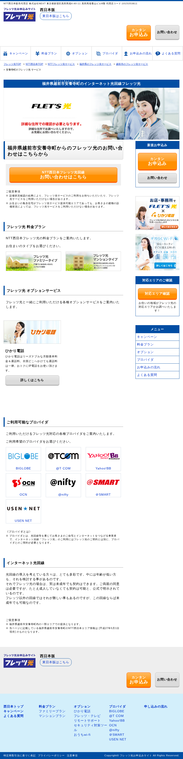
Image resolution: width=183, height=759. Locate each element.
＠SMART (117, 734)
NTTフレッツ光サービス (61, 64)
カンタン (138, 32)
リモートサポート (87, 720)
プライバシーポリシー (51, 755)
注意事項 (72, 755)
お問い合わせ (167, 32)
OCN (113, 725)
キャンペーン (18, 53)
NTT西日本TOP (34, 64)
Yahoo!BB (117, 720)
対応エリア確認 (157, 293)
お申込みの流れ (141, 53)
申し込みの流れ (156, 706)
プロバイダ (110, 53)
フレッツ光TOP (12, 64)
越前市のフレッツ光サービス (132, 64)
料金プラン (49, 53)
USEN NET (118, 739)
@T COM (116, 716)
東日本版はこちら (55, 16)
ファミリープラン (52, 711)
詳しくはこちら (32, 380)
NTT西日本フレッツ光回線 (63, 174)
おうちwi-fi (82, 734)
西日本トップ (14, 706)
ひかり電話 (82, 711)
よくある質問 (171, 53)
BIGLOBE (116, 711)
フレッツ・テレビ (87, 716)
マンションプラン (52, 716)
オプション (80, 53)
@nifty (114, 730)
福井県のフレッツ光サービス (95, 64)
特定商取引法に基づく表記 (20, 755)
